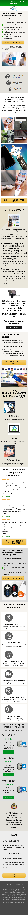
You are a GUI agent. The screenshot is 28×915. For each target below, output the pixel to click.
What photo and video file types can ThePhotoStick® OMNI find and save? (13, 847)
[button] (13, 42)
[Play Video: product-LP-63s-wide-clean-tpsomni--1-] (14, 58)
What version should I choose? (14, 858)
